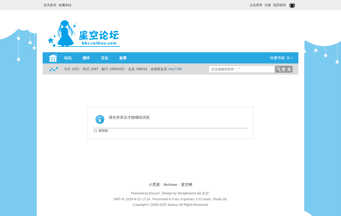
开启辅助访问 (247, 3)
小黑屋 (154, 184)
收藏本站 (65, 5)
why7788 (175, 69)
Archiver (170, 184)
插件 (86, 58)
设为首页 (50, 5)
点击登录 (256, 5)
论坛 (68, 58)
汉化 (104, 58)
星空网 (186, 184)
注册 (268, 5)
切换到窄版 (293, 5)
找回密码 (279, 5)
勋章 (123, 58)
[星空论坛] (84, 49)
